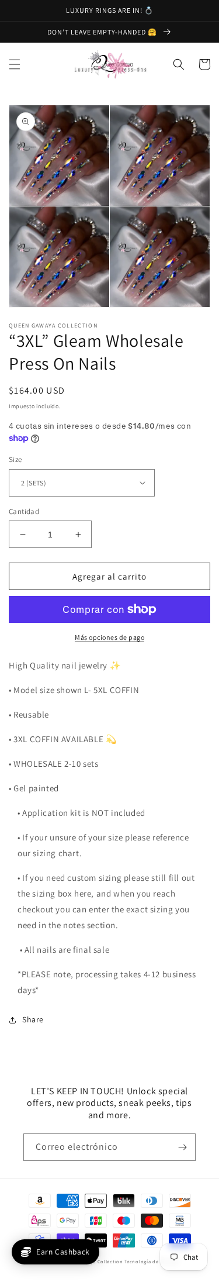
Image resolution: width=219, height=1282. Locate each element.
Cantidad (24, 511)
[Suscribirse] (182, 1147)
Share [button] (33, 1019)
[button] (14, 64)
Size (15, 459)
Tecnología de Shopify (151, 1261)
